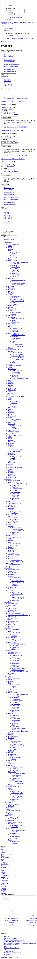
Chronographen (16, 338)
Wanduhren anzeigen (14, 810)
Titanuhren (7, 628)
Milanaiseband (12, 828)
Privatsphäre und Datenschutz (12, 953)
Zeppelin (10, 351)
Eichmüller (11, 286)
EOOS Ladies (15, 373)
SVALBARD (12, 323)
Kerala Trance (15, 267)
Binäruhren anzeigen (14, 480)
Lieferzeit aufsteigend (10, 69)
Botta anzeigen (15, 252)
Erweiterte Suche (9, 239)
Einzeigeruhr (8, 535)
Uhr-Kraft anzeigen (17, 328)
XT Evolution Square (17, 284)
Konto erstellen (15, 16)
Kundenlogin (8, 5)
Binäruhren (7, 479)
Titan (9, 835)
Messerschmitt (12, 309)
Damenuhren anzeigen (14, 365)
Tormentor (14, 331)
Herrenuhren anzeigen (14, 244)
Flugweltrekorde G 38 (17, 301)
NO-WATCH (12, 315)
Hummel (10, 291)
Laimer (3, 872)
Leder (10, 840)
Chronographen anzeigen (15, 503)
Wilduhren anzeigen (13, 817)
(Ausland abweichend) (7, 109)
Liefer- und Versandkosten (11, 918)
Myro (13, 281)
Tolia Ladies (15, 377)
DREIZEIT (4, 860)
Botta (9, 250)
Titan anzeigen (15, 836)
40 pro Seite (7, 81)
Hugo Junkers (15, 451)
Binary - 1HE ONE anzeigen (19, 262)
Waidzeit (10, 348)
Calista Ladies (15, 372)
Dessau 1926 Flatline (17, 299)
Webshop (3, 957)
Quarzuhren (15, 647)
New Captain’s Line (17, 359)
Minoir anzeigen (16, 312)
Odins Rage (15, 270)
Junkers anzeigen (16, 296)
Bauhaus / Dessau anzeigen (15, 467)
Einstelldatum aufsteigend (11, 64)
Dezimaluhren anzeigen (14, 564)
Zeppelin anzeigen (16, 352)
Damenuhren (8, 364)
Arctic (13, 320)
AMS (9, 812)
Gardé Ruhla (12, 409)
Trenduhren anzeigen (14, 652)
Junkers (10, 294)
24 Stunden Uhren (9, 395)
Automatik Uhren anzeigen (15, 435)
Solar (13, 343)
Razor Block (15, 272)
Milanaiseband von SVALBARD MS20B (13, 130)
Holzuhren (7, 802)
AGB (33, 915)
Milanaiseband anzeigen (18, 830)
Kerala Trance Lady (17, 488)
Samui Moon (15, 273)
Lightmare (14, 268)
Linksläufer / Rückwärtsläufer (13, 613)
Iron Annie (11, 293)
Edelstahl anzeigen (16, 825)
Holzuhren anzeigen (13, 804)
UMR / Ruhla (12, 333)
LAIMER (11, 306)
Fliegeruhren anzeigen (14, 569)
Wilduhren (7, 815)
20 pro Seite (7, 79)
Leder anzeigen (15, 841)
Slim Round (15, 275)
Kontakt (11, 915)
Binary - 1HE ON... (6, 854)
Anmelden (5, 899)
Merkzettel (7, 19)
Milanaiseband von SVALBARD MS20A (13, 101)
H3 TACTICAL (13, 289)
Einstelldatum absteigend (11, 66)
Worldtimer (14, 304)
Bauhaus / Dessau (9, 466)
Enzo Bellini (11, 288)
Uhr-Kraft (11, 327)
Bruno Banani (12, 278)
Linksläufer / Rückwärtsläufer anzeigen (19, 615)
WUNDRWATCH (13, 349)
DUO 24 (14, 254)
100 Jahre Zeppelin (17, 354)
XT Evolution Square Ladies (19, 378)
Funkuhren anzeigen (13, 603)
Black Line (14, 595)
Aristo (10, 247)
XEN (9, 391)
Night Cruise (15, 361)
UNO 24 (14, 257)
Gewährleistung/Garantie (11, 938)
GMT (6, 607)
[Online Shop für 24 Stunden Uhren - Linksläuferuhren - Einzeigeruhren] (18, 23)
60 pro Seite (7, 82)
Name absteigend (9, 61)
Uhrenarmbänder (9, 820)
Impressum (33, 922)
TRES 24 (14, 255)
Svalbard (10, 461)
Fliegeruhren (8, 568)
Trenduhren (7, 650)
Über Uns (11, 925)
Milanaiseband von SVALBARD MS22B (13, 159)
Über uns (7, 936)
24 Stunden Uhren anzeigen (16, 396)
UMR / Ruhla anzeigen (18, 335)
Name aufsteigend (9, 60)
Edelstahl (10, 823)
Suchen (3, 236)
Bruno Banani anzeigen (18, 280)
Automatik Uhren (9, 433)
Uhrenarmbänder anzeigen (15, 822)
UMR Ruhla (4, 886)
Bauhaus (10, 249)
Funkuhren (7, 602)
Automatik (14, 336)
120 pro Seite (8, 84)
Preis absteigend (8, 56)
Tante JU (14, 302)
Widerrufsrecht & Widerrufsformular (14, 941)
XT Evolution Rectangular (19, 283)
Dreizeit (10, 814)
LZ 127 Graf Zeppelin (18, 357)
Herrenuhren (8, 242)
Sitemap (11, 922)
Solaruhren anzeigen (13, 621)
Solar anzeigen (19, 344)
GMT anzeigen (12, 608)
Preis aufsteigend (9, 55)
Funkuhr (14, 339)
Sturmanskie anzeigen (17, 318)
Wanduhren (7, 809)
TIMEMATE (12, 325)
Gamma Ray (15, 263)
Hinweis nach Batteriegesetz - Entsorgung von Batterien (20, 943)
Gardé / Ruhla (12, 819)
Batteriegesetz (33, 925)
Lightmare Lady (16, 492)
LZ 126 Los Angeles (17, 356)
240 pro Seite (8, 85)
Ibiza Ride (14, 265)
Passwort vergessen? (17, 17)
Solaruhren (7, 619)
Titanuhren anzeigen (13, 629)
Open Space (15, 322)
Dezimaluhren (8, 563)
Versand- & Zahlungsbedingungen (14, 940)
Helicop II (14, 330)
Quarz (13, 341)
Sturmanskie (11, 317)
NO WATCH (4, 878)
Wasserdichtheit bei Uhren (11, 920)
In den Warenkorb (6, 117)
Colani (10, 259)
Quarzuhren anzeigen (14, 678)
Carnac (13, 314)
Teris (13, 665)
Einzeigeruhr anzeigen (14, 537)
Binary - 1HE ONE (13, 260)
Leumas (10, 307)
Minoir (10, 310)
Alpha (10, 246)
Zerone (13, 276)
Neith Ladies (15, 375)
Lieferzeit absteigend (10, 71)
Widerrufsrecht (33, 918)
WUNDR (3, 890)
